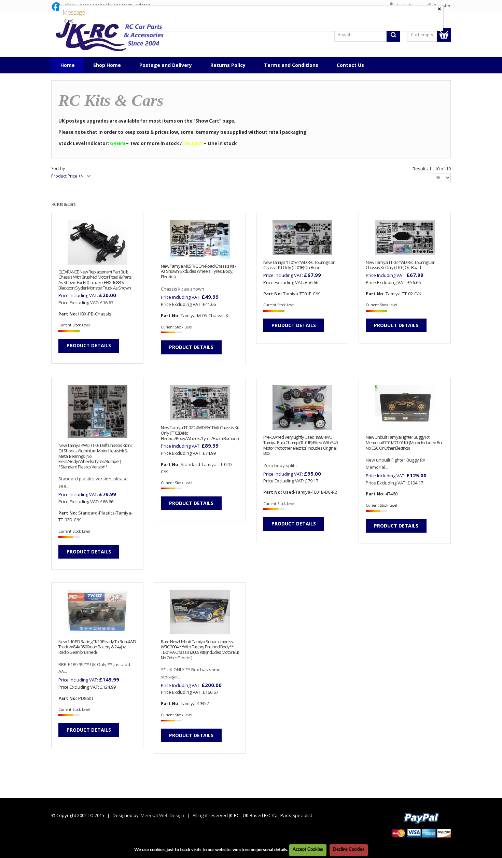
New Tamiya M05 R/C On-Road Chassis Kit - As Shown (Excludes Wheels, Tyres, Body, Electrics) (198, 272)
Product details (89, 345)
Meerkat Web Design (162, 815)
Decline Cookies (348, 849)
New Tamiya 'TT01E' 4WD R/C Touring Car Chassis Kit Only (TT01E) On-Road (298, 265)
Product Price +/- (67, 176)
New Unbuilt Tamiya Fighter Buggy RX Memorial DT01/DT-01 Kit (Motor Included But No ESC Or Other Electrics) (404, 443)
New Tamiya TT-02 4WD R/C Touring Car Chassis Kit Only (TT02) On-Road (400, 265)
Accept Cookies (308, 849)
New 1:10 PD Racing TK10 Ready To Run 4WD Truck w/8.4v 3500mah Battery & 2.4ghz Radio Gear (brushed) (97, 647)
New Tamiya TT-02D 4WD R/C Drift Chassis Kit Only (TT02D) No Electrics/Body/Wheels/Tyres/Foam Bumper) (200, 433)
